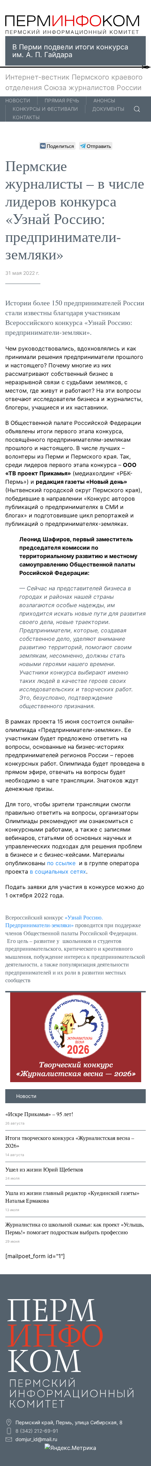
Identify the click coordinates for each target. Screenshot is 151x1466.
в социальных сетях (58, 871)
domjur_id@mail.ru (36, 1439)
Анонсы (104, 100)
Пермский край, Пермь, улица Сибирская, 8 (68, 1422)
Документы (108, 109)
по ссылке (60, 863)
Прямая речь (62, 100)
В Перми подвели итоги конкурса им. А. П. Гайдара (70, 51)
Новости (17, 100)
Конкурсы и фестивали (45, 109)
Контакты (26, 117)
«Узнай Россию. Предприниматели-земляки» (54, 921)
